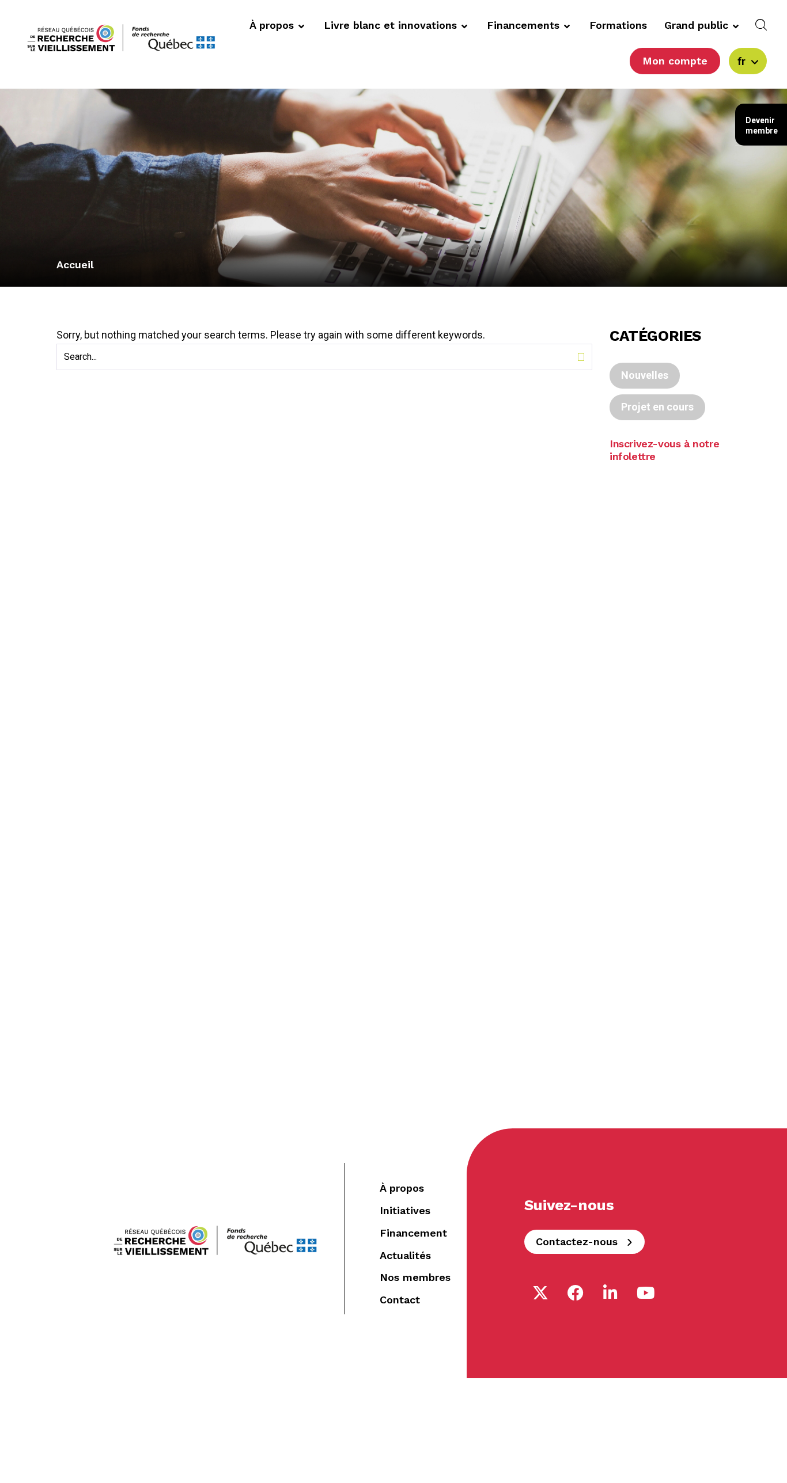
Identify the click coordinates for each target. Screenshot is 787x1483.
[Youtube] (646, 1293)
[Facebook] (575, 1293)
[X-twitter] (540, 1293)
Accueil (74, 264)
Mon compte (674, 61)
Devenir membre (762, 125)
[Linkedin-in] (611, 1293)
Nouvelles (644, 375)
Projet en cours (657, 407)
